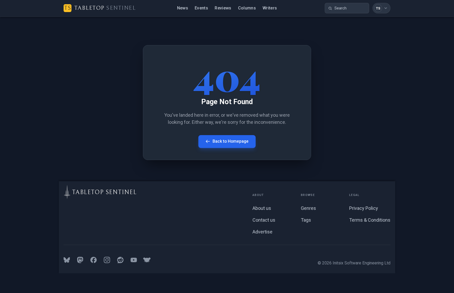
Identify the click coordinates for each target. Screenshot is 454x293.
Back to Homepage (231, 141)
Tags (306, 220)
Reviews (223, 8)
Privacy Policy (363, 208)
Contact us (263, 220)
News (182, 8)
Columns (247, 8)
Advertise (262, 232)
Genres (308, 208)
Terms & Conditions (369, 220)
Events (201, 8)
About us (261, 208)
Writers (269, 8)
